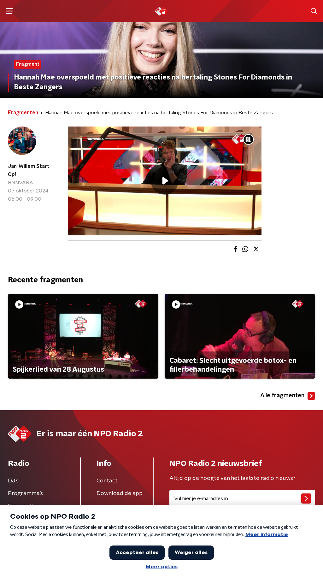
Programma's (25, 493)
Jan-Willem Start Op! (29, 170)
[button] (9, 11)
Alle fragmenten (282, 395)
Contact (107, 481)
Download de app (120, 493)
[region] (164, 181)
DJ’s (13, 481)
